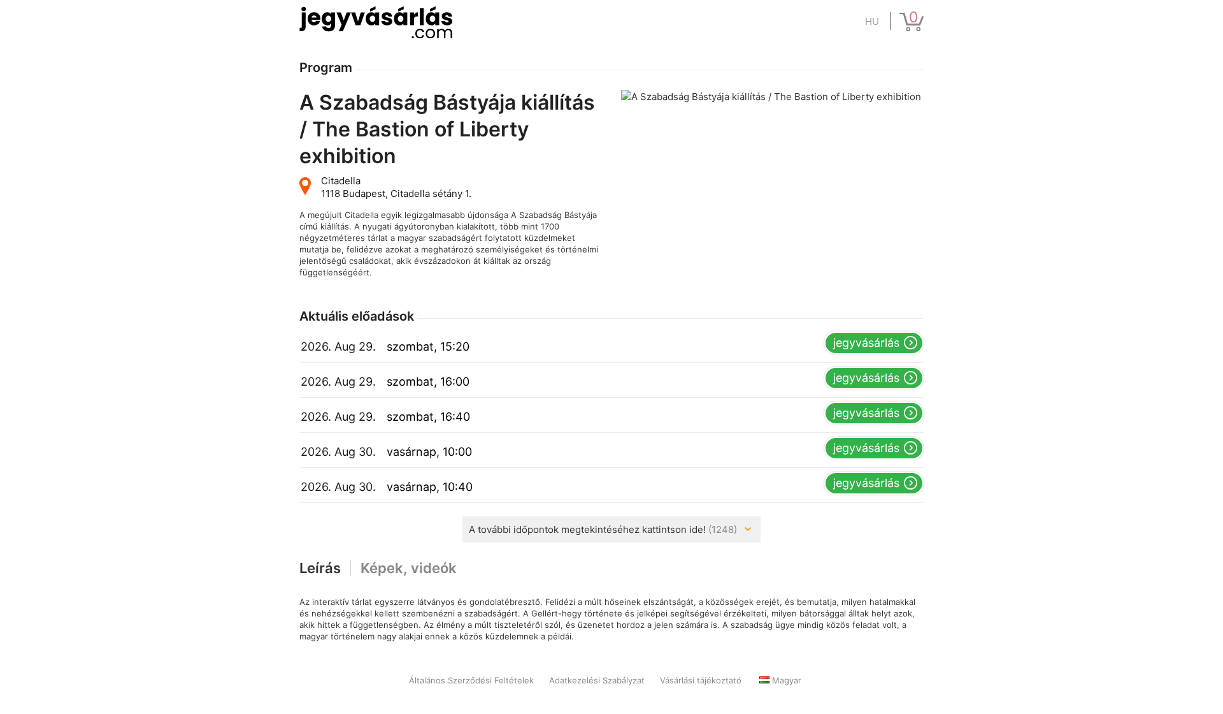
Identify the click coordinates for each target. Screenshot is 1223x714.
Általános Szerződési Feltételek (471, 680)
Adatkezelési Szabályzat (597, 680)
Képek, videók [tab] (409, 568)
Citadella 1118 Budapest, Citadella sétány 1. (396, 187)
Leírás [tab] (320, 568)
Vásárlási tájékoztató (700, 680)
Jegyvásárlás (866, 342)
